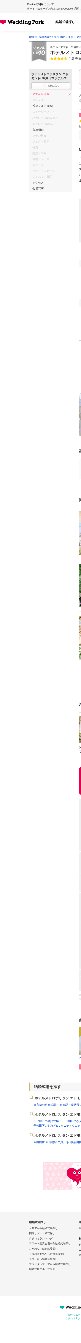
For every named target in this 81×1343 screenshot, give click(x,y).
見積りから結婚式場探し (43, 1258)
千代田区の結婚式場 (46, 1121)
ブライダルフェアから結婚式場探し (50, 1264)
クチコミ (41, 93)
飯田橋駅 (39, 1142)
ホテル (54, 47)
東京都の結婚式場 (44, 1104)
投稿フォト (43, 105)
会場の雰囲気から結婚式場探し (47, 1253)
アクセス (38, 182)
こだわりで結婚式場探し (43, 1248)
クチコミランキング (40, 1238)
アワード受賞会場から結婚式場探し (50, 1243)
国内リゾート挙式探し (42, 1233)
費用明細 (38, 129)
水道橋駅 (51, 1142)
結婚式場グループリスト (43, 1269)
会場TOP (38, 188)
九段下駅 (63, 1142)
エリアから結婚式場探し (43, 1228)
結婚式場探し (65, 22)
